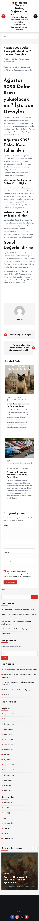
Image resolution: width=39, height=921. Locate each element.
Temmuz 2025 (9, 770)
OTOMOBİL (17, 463)
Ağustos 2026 (9, 714)
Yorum (6, 525)
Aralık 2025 (8, 744)
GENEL (14, 59)
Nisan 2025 (8, 785)
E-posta (7, 552)
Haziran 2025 (9, 775)
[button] (33, 848)
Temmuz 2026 (9, 719)
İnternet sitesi (8, 562)
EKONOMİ (8, 803)
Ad (5, 542)
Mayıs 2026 (8, 729)
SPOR (6, 833)
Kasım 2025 (8, 749)
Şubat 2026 (8, 739)
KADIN (6, 818)
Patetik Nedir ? (6, 634)
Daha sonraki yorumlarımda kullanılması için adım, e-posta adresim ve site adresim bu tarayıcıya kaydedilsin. (19, 574)
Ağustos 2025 (9, 765)
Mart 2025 (8, 790)
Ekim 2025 (8, 755)
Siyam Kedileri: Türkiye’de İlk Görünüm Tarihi (17, 609)
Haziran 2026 (9, 724)
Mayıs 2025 (8, 780)
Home (5, 36)
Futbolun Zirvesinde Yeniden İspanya (14, 629)
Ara (3, 590)
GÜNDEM (7, 813)
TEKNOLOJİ (27, 463)
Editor (8, 59)
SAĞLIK (7, 828)
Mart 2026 (8, 734)
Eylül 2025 (8, 760)
